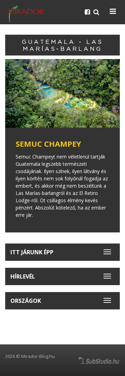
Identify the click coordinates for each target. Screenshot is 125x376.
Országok (25, 301)
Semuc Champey (48, 143)
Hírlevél (22, 276)
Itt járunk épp (31, 252)
